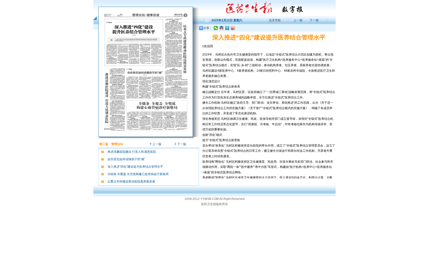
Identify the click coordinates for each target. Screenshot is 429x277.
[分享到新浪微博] (233, 28)
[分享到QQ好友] (221, 28)
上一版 (156, 144)
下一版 (181, 144)
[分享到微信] (216, 28)
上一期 (297, 20)
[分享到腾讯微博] (227, 28)
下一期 (314, 20)
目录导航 (275, 20)
